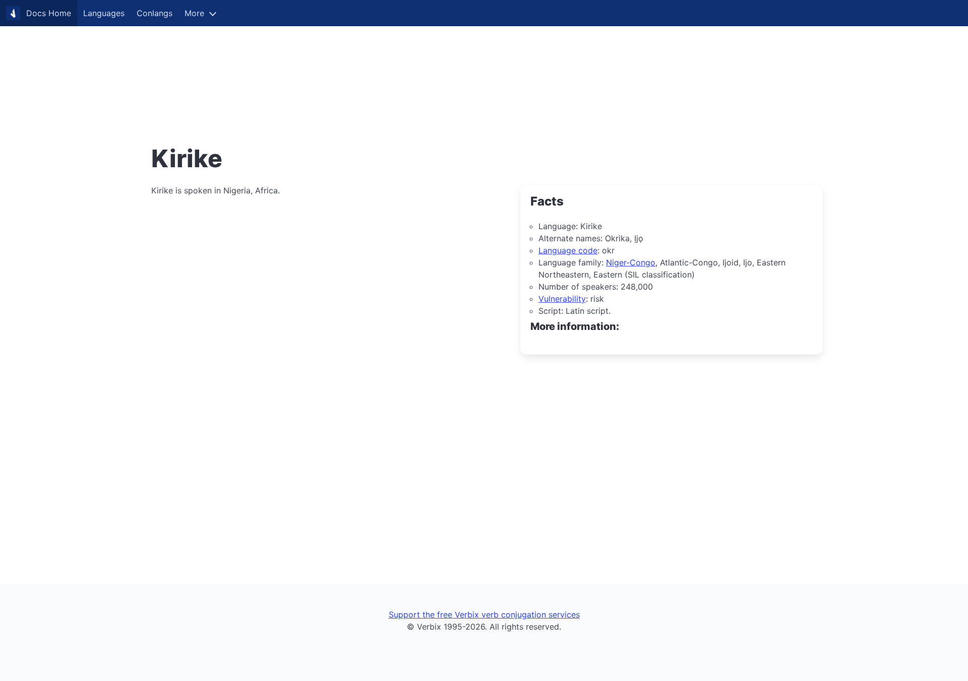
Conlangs (154, 13)
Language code (567, 250)
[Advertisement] (302, 70)
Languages (104, 13)
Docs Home (48, 13)
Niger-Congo (630, 262)
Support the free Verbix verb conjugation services (484, 614)
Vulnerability (562, 299)
